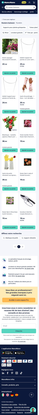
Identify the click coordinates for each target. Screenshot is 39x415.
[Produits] (3, 7)
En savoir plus (22, 341)
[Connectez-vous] (29, 2)
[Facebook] (7, 373)
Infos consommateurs (9, 412)
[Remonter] (31, 395)
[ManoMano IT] (3, 394)
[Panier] (34, 2)
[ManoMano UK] (7, 394)
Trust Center (6, 410)
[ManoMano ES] (16, 394)
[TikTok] (21, 373)
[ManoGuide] (33, 410)
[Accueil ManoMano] (11, 2)
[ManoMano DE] (12, 394)
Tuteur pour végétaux (9, 19)
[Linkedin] (3, 373)
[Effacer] (34, 7)
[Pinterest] (12, 373)
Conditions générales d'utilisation (22, 410)
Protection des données (22, 407)
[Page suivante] (22, 246)
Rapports (20, 412)
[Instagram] (16, 373)
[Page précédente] (15, 246)
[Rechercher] (6, 7)
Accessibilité (29, 412)
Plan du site (22, 404)
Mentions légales (7, 407)
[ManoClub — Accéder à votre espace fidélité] (24, 2)
